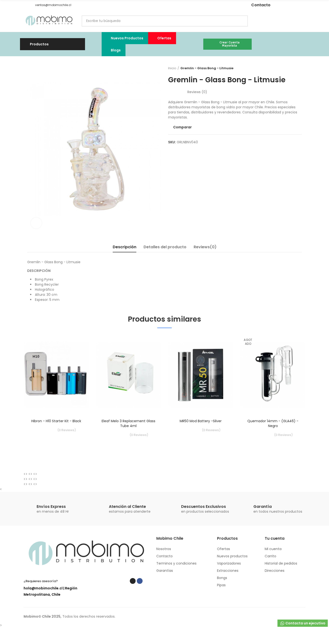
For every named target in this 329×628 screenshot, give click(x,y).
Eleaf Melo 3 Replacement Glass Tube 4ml (128, 423)
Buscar (240, 21)
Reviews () (197, 92)
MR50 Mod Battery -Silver (201, 421)
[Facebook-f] (207, 5)
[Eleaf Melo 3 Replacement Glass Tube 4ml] (128, 374)
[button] (25, 5)
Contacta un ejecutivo (305, 623)
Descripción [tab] (124, 247)
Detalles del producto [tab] (165, 247)
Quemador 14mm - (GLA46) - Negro (272, 423)
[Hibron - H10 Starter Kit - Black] (56, 374)
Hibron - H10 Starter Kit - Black (56, 421)
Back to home (292, 68)
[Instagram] (199, 5)
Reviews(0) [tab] (205, 247)
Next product (298, 68)
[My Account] (303, 21)
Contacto (260, 5)
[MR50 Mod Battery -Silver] (200, 374)
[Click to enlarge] (36, 223)
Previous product (286, 68)
